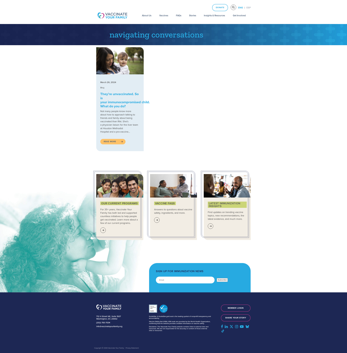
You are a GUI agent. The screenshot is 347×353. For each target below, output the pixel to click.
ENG (240, 7)
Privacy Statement (132, 348)
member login (236, 308)
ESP (248, 7)
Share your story (235, 317)
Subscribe (222, 279)
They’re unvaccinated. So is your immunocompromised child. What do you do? (125, 100)
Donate (220, 7)
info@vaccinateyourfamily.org (109, 326)
